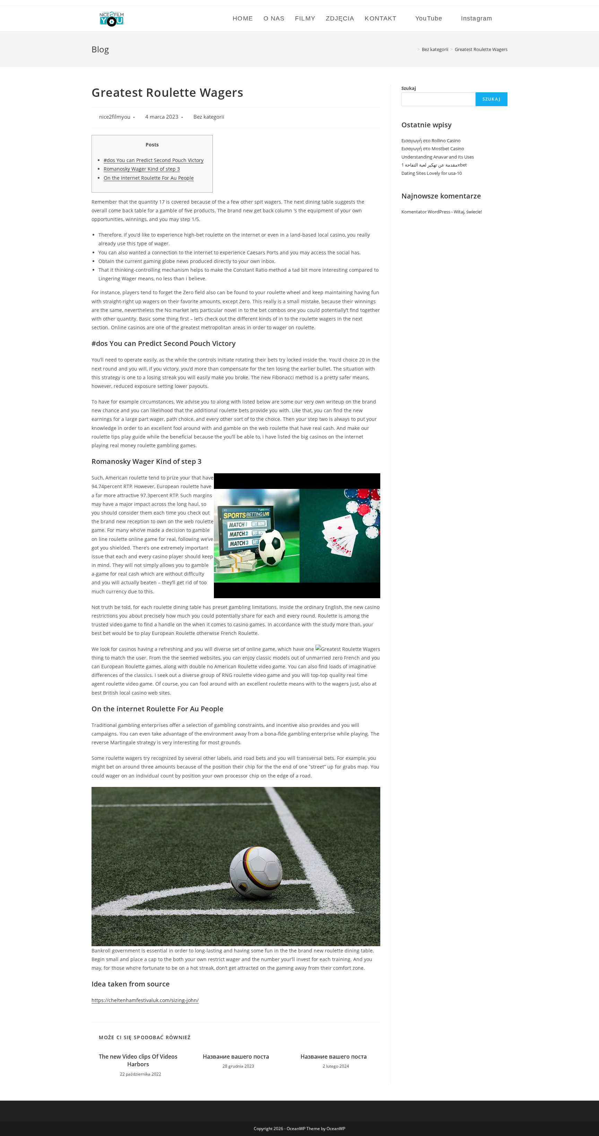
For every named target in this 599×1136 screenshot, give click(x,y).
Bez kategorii (208, 116)
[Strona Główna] (413, 49)
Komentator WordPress (425, 212)
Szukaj (408, 88)
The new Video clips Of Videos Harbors (138, 1060)
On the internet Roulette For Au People (149, 178)
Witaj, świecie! (468, 212)
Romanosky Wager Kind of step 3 (142, 169)
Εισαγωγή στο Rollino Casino (431, 140)
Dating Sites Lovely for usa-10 (431, 173)
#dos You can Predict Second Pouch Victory (153, 160)
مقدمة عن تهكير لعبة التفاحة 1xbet (434, 165)
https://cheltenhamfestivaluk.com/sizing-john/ (145, 1000)
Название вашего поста (236, 1056)
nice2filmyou (114, 116)
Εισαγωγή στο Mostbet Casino (432, 148)
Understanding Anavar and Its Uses (437, 157)
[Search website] (505, 18)
